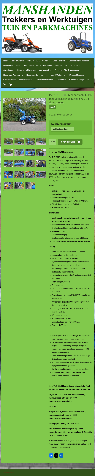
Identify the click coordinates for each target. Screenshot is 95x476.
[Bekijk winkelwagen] (10, 84)
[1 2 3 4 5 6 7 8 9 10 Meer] (52, 142)
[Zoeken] (4, 84)
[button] (8, 142)
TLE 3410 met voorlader (61, 124)
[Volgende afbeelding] (42, 114)
